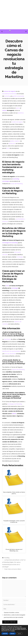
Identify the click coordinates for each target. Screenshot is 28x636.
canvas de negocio (10, 91)
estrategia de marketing (10, 242)
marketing (7, 96)
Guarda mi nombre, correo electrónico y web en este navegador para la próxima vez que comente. (14, 615)
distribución (12, 143)
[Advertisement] (14, 15)
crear (7, 285)
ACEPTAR (5, 633)
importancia (7, 339)
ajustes (13, 630)
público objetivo (15, 141)
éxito (7, 148)
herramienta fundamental (9, 93)
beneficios (21, 113)
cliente (14, 413)
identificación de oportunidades (11, 351)
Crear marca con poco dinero (12, 569)
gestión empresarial (18, 96)
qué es (18, 108)
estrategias (20, 257)
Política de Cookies (21, 628)
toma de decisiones (10, 353)
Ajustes (19, 633)
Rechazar (12, 633)
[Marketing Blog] (14, 31)
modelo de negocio (17, 122)
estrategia (14, 288)
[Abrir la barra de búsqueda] (2, 31)
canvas (4, 110)
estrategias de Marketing (15, 404)
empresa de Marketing (18, 369)
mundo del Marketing (16, 183)
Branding (6, 557)
